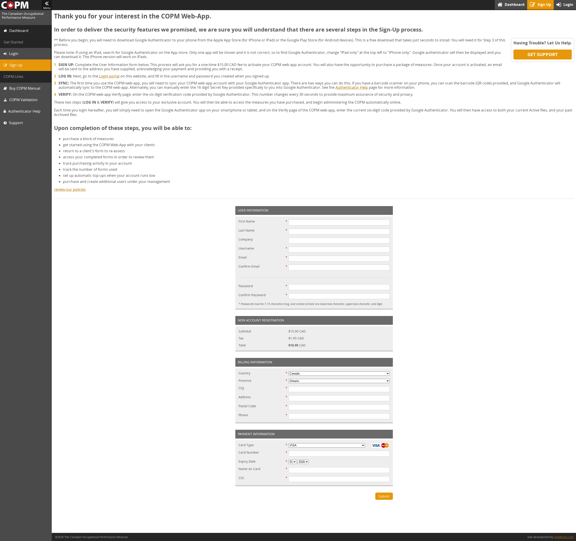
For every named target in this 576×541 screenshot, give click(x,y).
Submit (384, 496)
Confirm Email (249, 266)
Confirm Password (252, 295)
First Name (246, 221)
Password (245, 286)
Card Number (248, 453)
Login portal (109, 76)
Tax (240, 338)
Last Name (246, 230)
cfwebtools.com (564, 537)
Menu (46, 8)
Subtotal (244, 331)
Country (244, 373)
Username (246, 248)
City (241, 388)
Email (242, 257)
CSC (241, 478)
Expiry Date (247, 462)
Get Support (542, 54)
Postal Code (247, 406)
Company (245, 239)
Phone (243, 415)
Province (244, 381)
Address (244, 397)
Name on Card (249, 469)
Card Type (246, 445)
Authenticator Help (351, 87)
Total (242, 345)
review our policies (70, 189)
